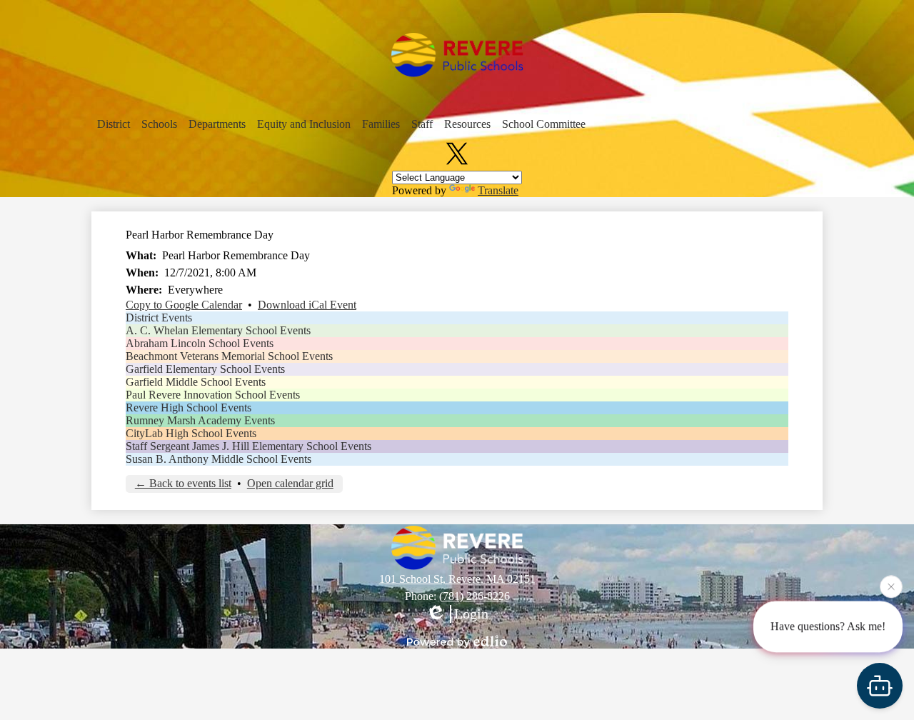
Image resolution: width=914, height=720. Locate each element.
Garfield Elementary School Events (205, 369)
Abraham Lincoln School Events (199, 343)
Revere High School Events (188, 407)
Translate (498, 190)
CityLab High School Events (191, 433)
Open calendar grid (290, 483)
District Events (159, 317)
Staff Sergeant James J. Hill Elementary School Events (248, 446)
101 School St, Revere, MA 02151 (457, 579)
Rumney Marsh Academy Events (200, 420)
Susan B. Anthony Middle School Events (218, 459)
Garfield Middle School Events (196, 382)
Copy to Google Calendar (184, 305)
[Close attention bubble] (891, 585)
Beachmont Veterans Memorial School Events (229, 356)
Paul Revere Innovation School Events (213, 395)
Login (471, 613)
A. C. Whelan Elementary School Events (218, 330)
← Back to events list (183, 483)
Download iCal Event (307, 305)
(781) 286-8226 (474, 596)
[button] (113, 124)
